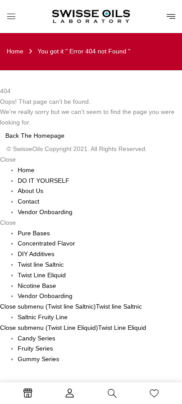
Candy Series (36, 338)
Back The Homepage (34, 135)
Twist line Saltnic (119, 306)
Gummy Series (38, 358)
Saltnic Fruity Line (43, 317)
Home (15, 51)
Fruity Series (35, 348)
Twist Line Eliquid (122, 327)
